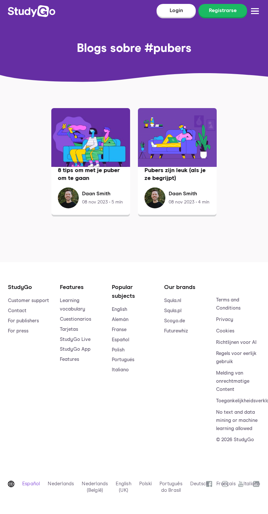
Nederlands (61, 483)
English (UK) (123, 487)
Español (120, 339)
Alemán (120, 319)
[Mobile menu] (255, 11)
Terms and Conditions (228, 304)
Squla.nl (172, 300)
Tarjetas (69, 329)
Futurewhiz (176, 331)
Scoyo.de (174, 320)
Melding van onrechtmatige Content (232, 381)
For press (18, 331)
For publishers (23, 320)
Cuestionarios (75, 319)
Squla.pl (172, 310)
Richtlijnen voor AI (236, 342)
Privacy (224, 319)
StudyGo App (75, 349)
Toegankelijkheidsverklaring (238, 400)
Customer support (28, 300)
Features (69, 359)
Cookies (225, 331)
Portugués (123, 359)
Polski (145, 483)
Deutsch (199, 483)
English (119, 309)
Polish (118, 349)
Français (226, 483)
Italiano (120, 369)
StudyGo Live (75, 339)
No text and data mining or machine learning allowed (237, 420)
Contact (17, 310)
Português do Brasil (170, 487)
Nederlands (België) (95, 487)
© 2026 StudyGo (235, 439)
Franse (119, 329)
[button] (30, 357)
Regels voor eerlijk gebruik (236, 357)
